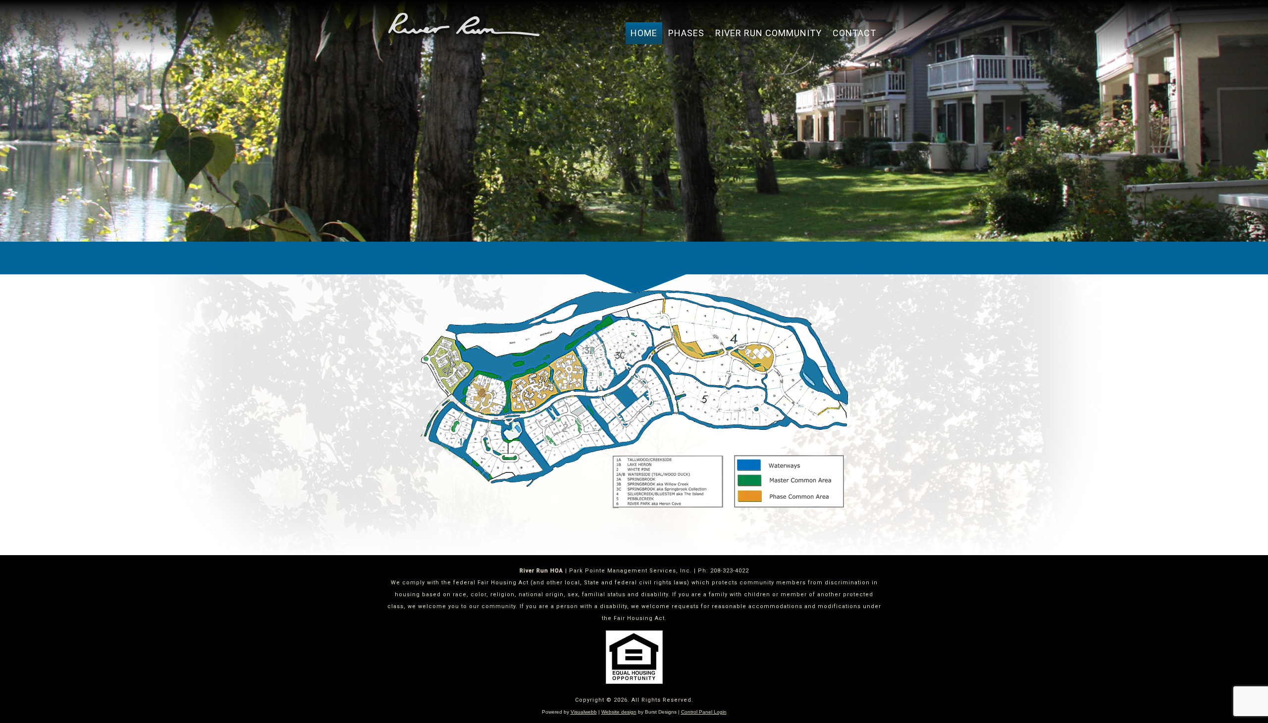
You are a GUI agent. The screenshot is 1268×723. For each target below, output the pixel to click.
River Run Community (768, 33)
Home (644, 33)
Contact (854, 33)
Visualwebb (584, 712)
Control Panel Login (704, 712)
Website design (618, 712)
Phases (686, 33)
